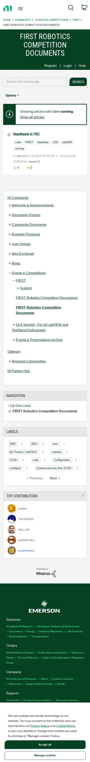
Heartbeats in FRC (26, 134)
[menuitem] (70, 8)
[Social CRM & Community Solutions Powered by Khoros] (46, 572)
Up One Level (20, 405)
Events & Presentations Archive (39, 340)
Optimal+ (14, 351)
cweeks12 (34, 161)
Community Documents (29, 224)
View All (45, 495)
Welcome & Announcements (33, 205)
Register (50, 65)
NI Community (18, 198)
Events (61, 684)
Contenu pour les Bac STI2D (53, 468)
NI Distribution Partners (20, 652)
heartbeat (43, 142)
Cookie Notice (65, 726)
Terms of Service (28, 657)
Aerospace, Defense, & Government (58, 626)
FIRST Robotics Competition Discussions (47, 298)
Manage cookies (45, 755)
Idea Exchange (23, 253)
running (19, 148)
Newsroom (15, 684)
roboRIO (67, 142)
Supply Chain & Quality (39, 684)
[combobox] (35, 82)
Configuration (62, 460)
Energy (30, 631)
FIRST (76, 20)
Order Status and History (52, 652)
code (35, 460)
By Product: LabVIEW (23, 452)
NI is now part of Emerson (21, 679)
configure (15, 468)
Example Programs (26, 234)
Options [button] (11, 95)
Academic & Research (19, 626)
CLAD (13, 460)
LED (55, 142)
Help (82, 65)
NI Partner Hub (19, 371)
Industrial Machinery (51, 631)
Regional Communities (29, 361)
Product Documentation (37, 700)
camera (56, 452)
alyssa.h (22, 155)
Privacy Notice (40, 726)
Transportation (40, 636)
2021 (34, 443)
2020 (12, 443)
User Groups (21, 244)
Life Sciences (75, 631)
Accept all (45, 744)
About (44, 679)
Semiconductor (18, 636)
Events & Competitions (51, 20)
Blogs (16, 263)
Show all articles (32, 117)
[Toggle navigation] (21, 8)
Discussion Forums (26, 215)
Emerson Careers (62, 679)
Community (23, 20)
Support (26, 288)
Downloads (12, 700)
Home (7, 20)
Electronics (15, 631)
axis (55, 443)
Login (68, 65)
